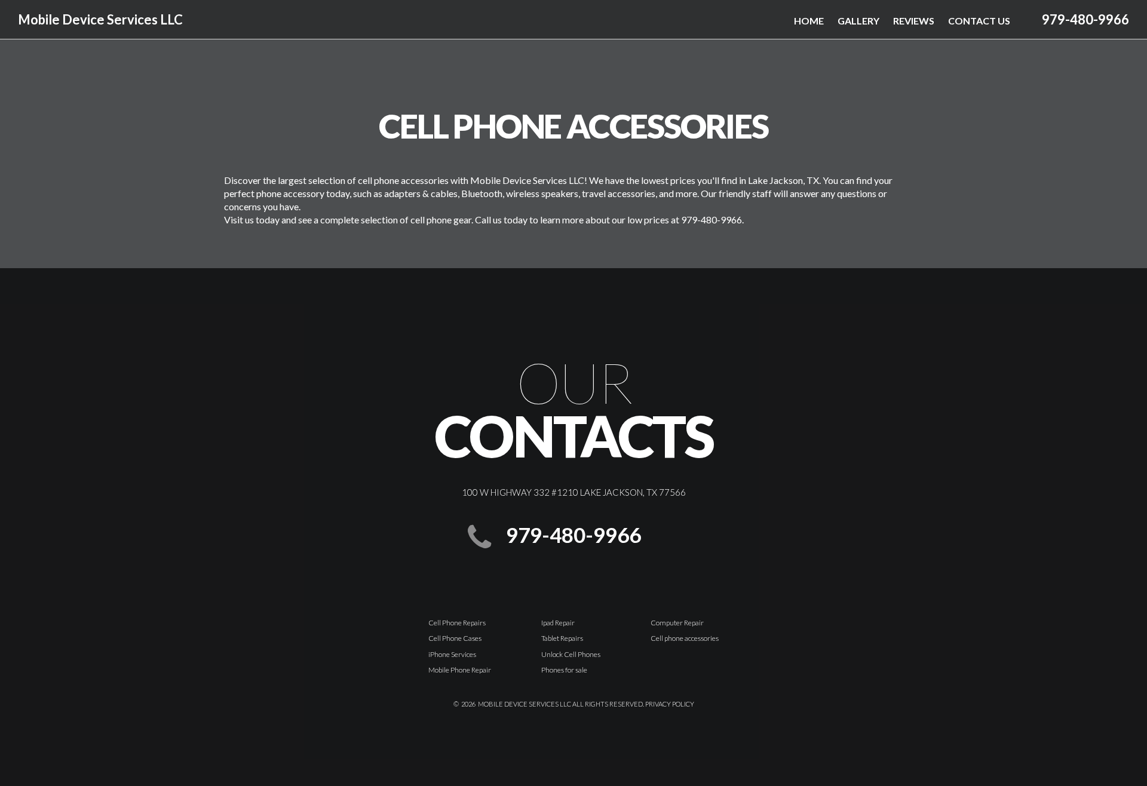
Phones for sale (564, 669)
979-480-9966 (1085, 19)
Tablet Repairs (562, 638)
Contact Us (979, 20)
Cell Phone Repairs (457, 622)
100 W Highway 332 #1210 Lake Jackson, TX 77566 (574, 492)
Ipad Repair (558, 622)
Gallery (858, 20)
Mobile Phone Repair (459, 669)
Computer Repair (677, 622)
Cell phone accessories (685, 638)
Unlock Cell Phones (570, 654)
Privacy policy (669, 704)
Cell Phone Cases (455, 638)
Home (809, 20)
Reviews (913, 20)
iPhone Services (452, 654)
